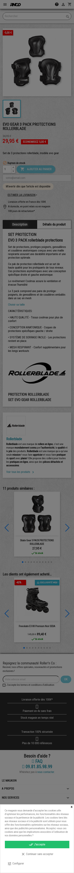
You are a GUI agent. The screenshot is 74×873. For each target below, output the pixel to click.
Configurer (15, 864)
